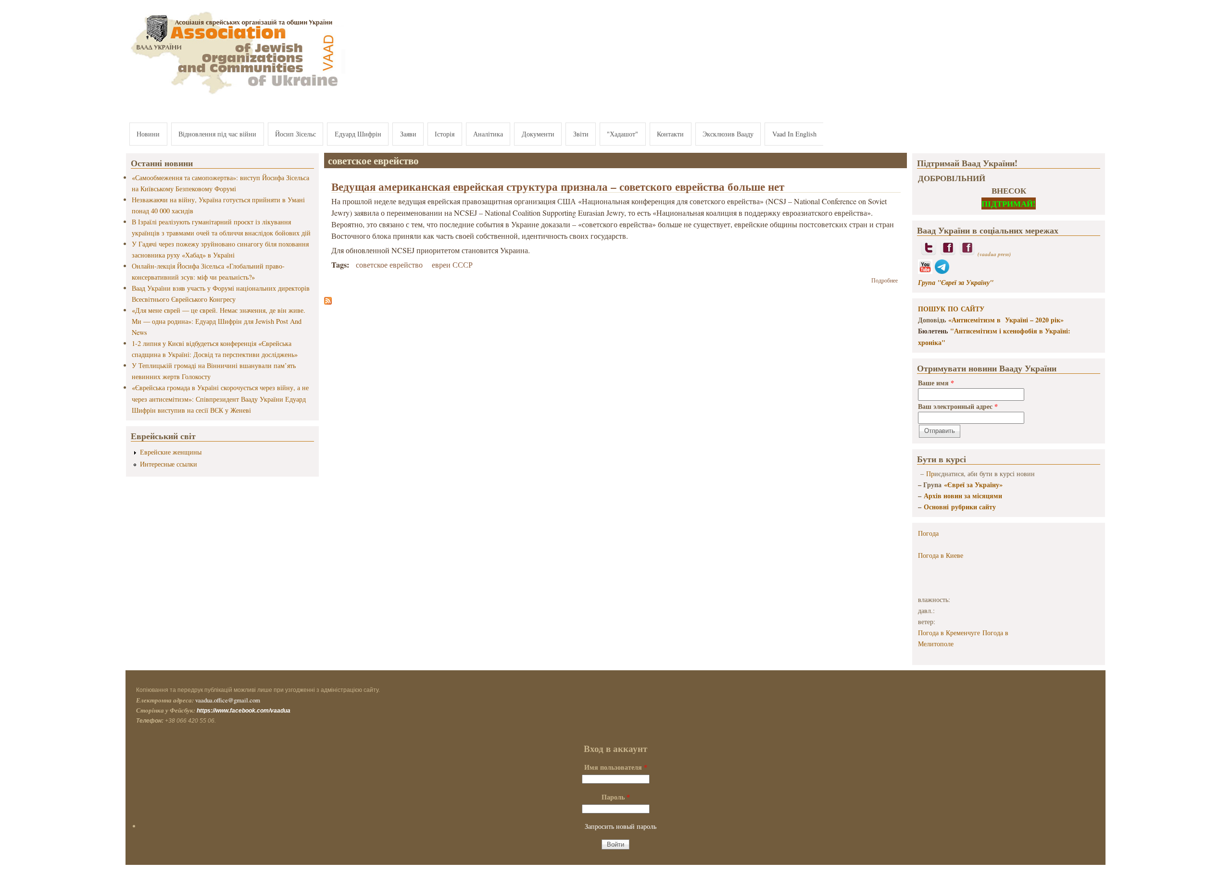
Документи (538, 133)
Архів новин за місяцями (963, 496)
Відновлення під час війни (217, 133)
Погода (928, 533)
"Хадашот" (622, 133)
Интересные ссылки (168, 463)
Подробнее (884, 280)
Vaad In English (794, 133)
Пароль (616, 797)
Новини (148, 133)
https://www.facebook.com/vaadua (243, 710)
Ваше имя (936, 383)
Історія (444, 133)
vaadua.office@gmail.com (227, 700)
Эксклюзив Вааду (728, 133)
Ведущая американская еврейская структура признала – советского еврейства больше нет (557, 186)
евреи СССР (452, 264)
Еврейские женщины (170, 451)
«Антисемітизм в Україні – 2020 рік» (1006, 320)
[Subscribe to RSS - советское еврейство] (328, 301)
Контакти (670, 133)
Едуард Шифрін (358, 133)
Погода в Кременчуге (949, 632)
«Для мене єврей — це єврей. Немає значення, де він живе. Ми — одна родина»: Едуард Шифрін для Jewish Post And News (218, 321)
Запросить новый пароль (620, 826)
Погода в (940, 555)
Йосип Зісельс (295, 133)
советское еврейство (389, 264)
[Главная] (235, 95)
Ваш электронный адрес (958, 406)
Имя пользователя (615, 767)
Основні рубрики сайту (960, 507)
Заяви (408, 133)
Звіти (581, 133)
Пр (930, 473)
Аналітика (488, 133)
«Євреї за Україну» (973, 485)
